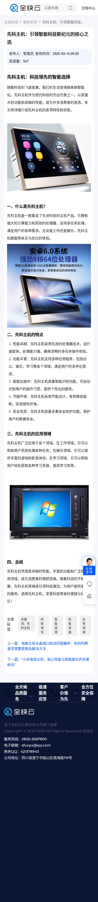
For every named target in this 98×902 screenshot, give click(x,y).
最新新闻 (30, 22)
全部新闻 (11, 22)
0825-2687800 (34, 739)
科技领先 (42, 626)
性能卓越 (69, 626)
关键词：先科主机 (25, 624)
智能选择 (56, 626)
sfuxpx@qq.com (36, 745)
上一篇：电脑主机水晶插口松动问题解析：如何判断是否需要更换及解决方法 (47, 646)
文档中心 (88, 8)
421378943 (30, 751)
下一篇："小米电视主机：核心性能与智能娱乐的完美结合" (48, 662)
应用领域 (83, 626)
